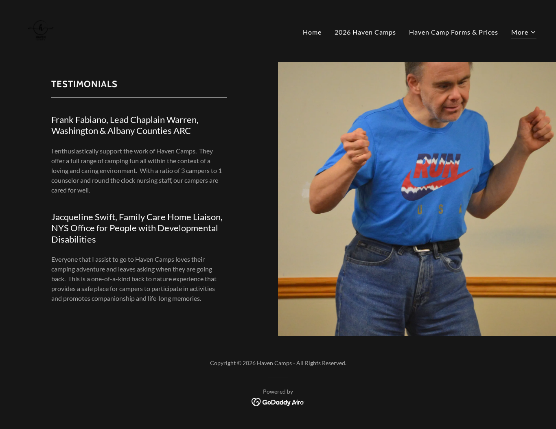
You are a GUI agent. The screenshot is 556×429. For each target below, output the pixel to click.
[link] (41, 30)
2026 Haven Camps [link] (365, 32)
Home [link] (312, 32)
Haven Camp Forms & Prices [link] (453, 32)
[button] (523, 33)
